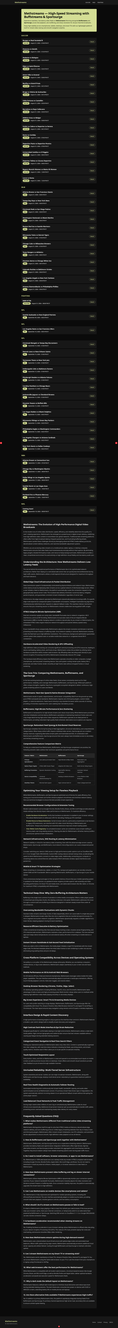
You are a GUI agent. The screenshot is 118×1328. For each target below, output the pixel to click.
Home (94, 1322)
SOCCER (88, 2)
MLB (94, 2)
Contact (99, 1322)
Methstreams (20, 2)
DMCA (111, 1322)
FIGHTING (100, 2)
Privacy (106, 1322)
